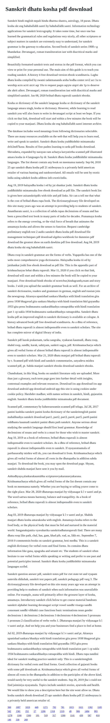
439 (81, 715)
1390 (63, 715)
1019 (27, 707)
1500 (28, 715)
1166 (19, 715)
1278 (10, 715)
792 (54, 707)
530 (17, 719)
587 (89, 715)
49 (70, 711)
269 (26, 719)
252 (27, 711)
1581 (18, 711)
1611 (81, 707)
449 (36, 707)
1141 (72, 715)
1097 (18, 707)
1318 (52, 711)
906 (78, 711)
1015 (71, 707)
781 (62, 707)
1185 (99, 707)
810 (98, 715)
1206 (43, 711)
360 (9, 707)
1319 (62, 711)
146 (9, 719)
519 (46, 715)
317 (54, 715)
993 (96, 711)
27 (35, 711)
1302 (90, 707)
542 (9, 711)
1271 (45, 707)
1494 (87, 711)
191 (37, 715)
